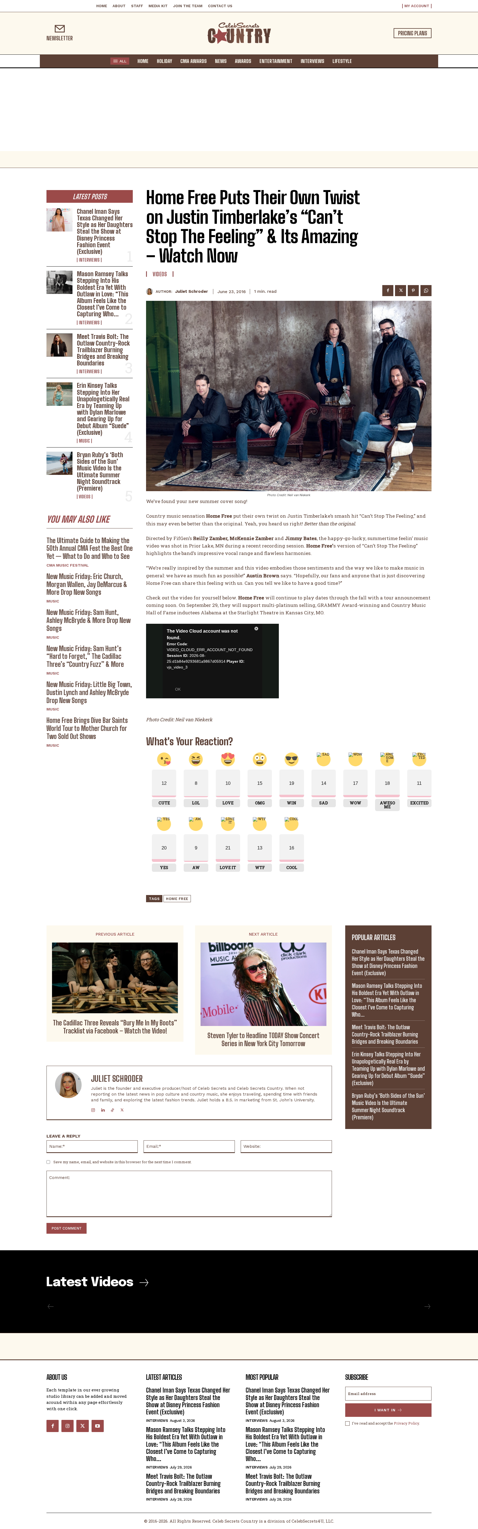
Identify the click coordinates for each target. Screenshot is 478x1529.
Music (84, 441)
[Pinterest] (413, 290)
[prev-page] (50, 1306)
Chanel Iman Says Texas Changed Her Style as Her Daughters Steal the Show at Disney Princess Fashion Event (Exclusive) (105, 231)
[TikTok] (112, 1109)
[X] (400, 290)
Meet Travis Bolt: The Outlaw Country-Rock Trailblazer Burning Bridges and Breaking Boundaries (103, 350)
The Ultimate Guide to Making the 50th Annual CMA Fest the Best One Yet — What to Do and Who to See (89, 548)
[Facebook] (387, 290)
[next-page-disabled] (427, 1306)
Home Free (177, 899)
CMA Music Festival (67, 565)
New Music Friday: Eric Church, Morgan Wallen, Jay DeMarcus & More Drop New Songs (86, 584)
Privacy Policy (406, 1423)
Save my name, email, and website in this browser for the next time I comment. (122, 1161)
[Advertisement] (239, 109)
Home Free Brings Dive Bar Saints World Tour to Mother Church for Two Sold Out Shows (87, 728)
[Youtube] (98, 1426)
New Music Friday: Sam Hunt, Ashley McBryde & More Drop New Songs (88, 620)
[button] (361, 60)
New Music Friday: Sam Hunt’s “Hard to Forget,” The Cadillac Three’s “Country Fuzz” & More (85, 656)
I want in (385, 1410)
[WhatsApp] (426, 290)
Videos (84, 496)
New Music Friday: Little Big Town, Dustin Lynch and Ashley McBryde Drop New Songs (89, 692)
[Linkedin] (103, 1109)
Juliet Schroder (191, 291)
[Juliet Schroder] (151, 291)
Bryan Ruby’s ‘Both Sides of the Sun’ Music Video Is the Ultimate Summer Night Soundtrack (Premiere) (100, 471)
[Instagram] (93, 1109)
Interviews (89, 260)
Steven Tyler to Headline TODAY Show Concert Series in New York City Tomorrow (263, 1040)
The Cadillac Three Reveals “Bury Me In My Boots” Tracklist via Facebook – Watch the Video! (115, 1027)
